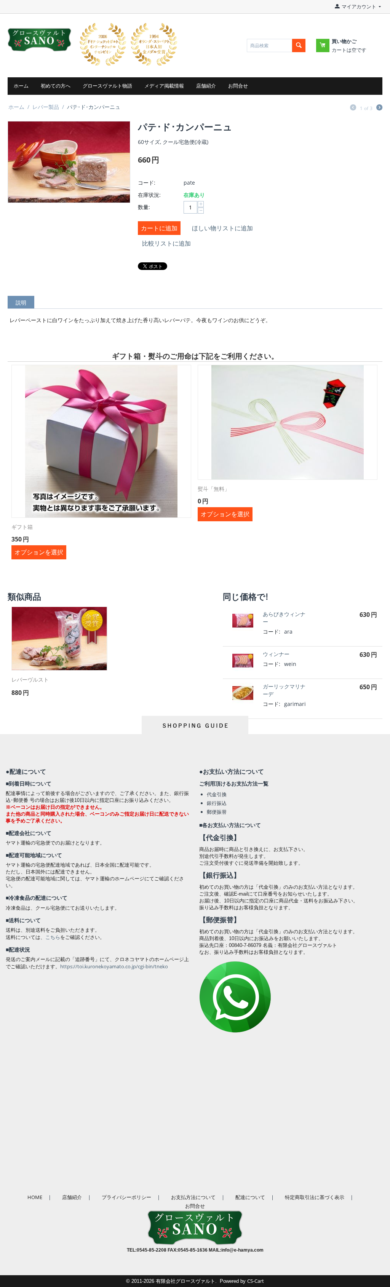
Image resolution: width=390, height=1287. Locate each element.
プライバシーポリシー (126, 1197)
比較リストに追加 (166, 243)
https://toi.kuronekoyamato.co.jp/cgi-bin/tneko (114, 966)
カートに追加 (159, 228)
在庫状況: (149, 194)
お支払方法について (193, 1197)
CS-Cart (255, 1280)
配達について (250, 1197)
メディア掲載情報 (164, 86)
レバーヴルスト (30, 680)
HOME (34, 1197)
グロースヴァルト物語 (107, 86)
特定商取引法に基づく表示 (314, 1197)
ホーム (21, 86)
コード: (146, 182)
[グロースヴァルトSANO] (39, 34)
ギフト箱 (22, 527)
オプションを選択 (38, 552)
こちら (52, 937)
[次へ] (379, 108)
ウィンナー (276, 654)
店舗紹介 (206, 86)
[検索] (298, 45)
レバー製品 (45, 106)
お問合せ (238, 86)
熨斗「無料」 (214, 489)
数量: (144, 207)
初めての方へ (55, 86)
